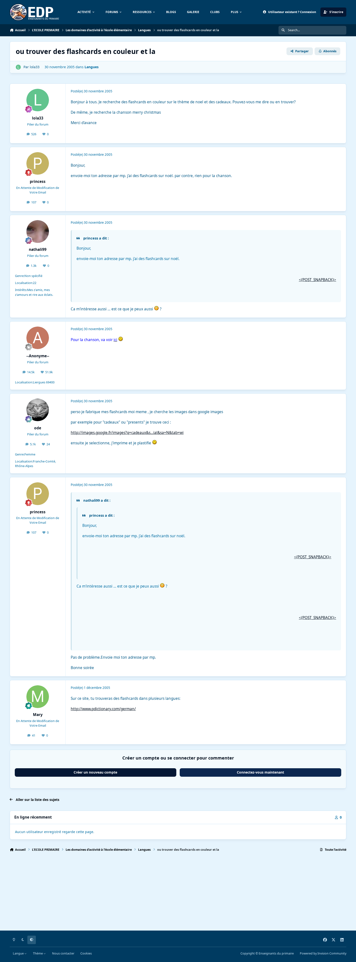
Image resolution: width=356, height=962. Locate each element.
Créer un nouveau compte (95, 772)
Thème (38, 953)
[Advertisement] (155, 893)
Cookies (86, 953)
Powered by (323, 953)
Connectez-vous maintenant (260, 772)
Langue (18, 953)
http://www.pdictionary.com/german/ (103, 708)
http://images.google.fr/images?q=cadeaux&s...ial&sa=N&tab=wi (127, 432)
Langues (92, 67)
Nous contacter (63, 953)
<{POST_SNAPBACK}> (317, 279)
